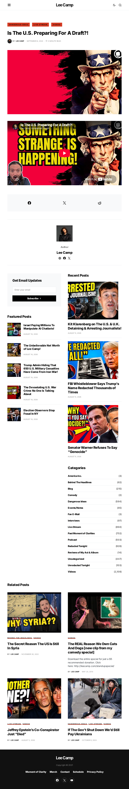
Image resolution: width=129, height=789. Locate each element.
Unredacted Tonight (79, 565)
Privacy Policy (95, 771)
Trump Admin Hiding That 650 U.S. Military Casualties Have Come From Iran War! (41, 368)
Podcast (72, 539)
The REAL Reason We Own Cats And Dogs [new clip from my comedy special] (92, 648)
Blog (70, 488)
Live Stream (40, 25)
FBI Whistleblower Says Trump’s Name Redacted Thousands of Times (93, 388)
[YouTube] (71, 780)
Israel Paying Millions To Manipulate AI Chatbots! (39, 326)
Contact (65, 771)
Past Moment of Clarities (81, 533)
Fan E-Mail (74, 514)
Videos (56, 25)
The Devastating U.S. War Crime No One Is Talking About (40, 391)
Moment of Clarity (36, 771)
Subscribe (32, 298)
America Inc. (75, 475)
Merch (53, 771)
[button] (9, 5)
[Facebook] (57, 780)
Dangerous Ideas (18, 25)
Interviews (74, 520)
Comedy (72, 495)
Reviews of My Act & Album (83, 552)
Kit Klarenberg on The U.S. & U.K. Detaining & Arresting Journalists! (94, 326)
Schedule (78, 771)
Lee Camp (64, 5)
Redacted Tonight (77, 546)
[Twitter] (64, 780)
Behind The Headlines (80, 482)
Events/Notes (75, 507)
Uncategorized (76, 558)
